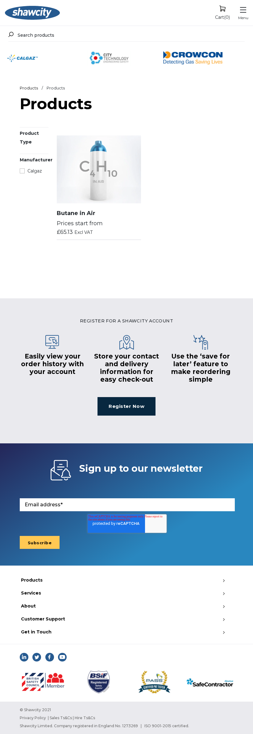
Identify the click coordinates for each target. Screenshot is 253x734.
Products (29, 87)
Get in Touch (36, 632)
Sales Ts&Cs (61, 717)
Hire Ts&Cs (85, 717)
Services (31, 593)
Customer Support (43, 619)
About (28, 606)
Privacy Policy (33, 717)
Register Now (126, 406)
